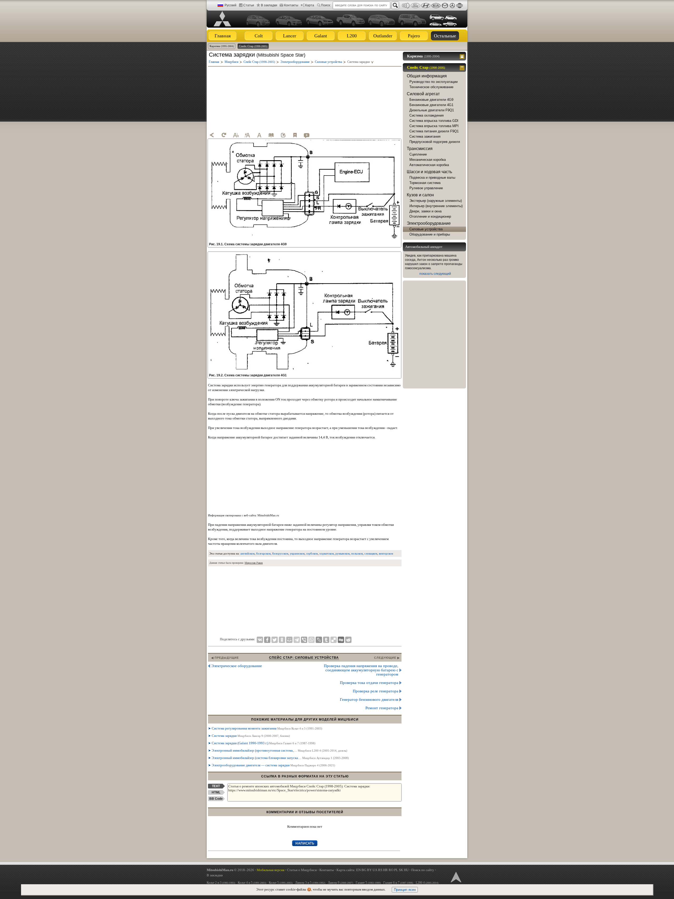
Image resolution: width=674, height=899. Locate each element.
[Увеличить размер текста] (247, 135)
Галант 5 (368, 883)
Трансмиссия (420, 148)
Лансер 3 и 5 (310, 883)
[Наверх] (455, 876)
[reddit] (348, 640)
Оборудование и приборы (429, 234)
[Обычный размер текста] (259, 135)
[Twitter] (274, 640)
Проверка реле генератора (375, 691)
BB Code (216, 799)
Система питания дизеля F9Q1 (434, 131)
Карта (309, 5)
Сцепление (418, 154)
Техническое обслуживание (431, 87)
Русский (230, 5)
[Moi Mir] (289, 640)
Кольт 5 (281, 883)
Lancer (289, 35)
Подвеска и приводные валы (432, 177)
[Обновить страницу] (224, 135)
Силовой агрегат (423, 94)
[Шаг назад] (212, 135)
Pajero (414, 35)
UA (375, 870)
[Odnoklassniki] (282, 640)
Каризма (222, 46)
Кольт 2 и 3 (221, 883)
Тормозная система (424, 183)
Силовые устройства (426, 229)
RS (380, 870)
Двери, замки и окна (425, 211)
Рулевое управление (426, 188)
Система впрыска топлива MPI (434, 126)
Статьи (248, 5)
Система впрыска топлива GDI (433, 121)
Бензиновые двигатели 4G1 (431, 105)
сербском (312, 553)
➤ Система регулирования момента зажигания (265, 728)
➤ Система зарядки (249, 736)
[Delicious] (333, 640)
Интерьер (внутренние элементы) (436, 206)
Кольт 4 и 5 (252, 883)
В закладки (269, 5)
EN (358, 870)
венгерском (386, 553)
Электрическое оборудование (236, 666)
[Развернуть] (463, 56)
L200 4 (427, 883)
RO (391, 870)
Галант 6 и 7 (398, 883)
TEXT (216, 786)
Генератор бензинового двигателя (369, 699)
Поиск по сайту (422, 870)
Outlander (382, 35)
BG (363, 870)
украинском (297, 553)
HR (385, 870)
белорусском (280, 553)
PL (396, 870)
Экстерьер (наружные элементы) (435, 201)
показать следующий (435, 274)
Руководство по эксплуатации (433, 82)
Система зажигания (424, 136)
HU (406, 870)
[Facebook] (267, 640)
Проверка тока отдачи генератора (369, 683)
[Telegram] (297, 640)
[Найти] (395, 5)
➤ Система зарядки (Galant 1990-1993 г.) (261, 743)
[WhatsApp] (311, 640)
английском (247, 553)
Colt (259, 35)
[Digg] (341, 640)
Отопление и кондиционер (430, 216)
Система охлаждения (426, 115)
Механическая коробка (427, 160)
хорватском (326, 553)
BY (369, 870)
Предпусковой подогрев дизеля (434, 142)
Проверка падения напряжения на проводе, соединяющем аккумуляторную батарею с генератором (361, 670)
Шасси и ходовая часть (429, 171)
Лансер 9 (340, 883)
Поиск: (326, 5)
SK (401, 870)
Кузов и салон (420, 195)
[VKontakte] (260, 640)
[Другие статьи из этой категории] (271, 135)
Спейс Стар (253, 46)
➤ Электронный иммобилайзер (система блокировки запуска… (278, 758)
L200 (352, 35)
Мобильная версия (270, 870)
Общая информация (427, 76)
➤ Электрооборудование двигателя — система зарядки (271, 765)
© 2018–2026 (230, 870)
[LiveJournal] (319, 640)
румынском (342, 553)
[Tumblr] (326, 640)
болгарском (263, 553)
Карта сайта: (345, 870)
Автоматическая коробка (429, 165)
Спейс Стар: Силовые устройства (304, 658)
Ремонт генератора (381, 708)
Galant (320, 35)
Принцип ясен (405, 890)
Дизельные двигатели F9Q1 (431, 110)
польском (357, 553)
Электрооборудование (429, 223)
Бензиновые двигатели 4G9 (431, 100)
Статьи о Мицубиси (302, 870)
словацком (370, 553)
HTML (216, 792)
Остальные (445, 35)
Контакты (291, 5)
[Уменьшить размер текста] (236, 135)
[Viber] (304, 640)
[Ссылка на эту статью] (283, 135)
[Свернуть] (463, 67)
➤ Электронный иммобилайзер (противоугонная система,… (277, 750)
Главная (223, 35)
